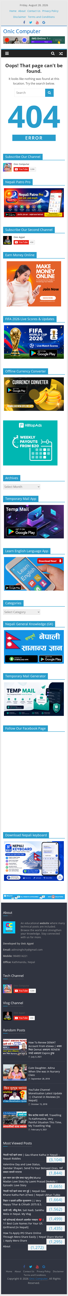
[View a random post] (61, 53)
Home (13, 11)
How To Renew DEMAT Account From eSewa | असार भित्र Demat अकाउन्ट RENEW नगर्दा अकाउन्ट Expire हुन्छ (45, 1048)
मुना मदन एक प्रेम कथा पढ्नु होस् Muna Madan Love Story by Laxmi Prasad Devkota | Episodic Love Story (30, 1181)
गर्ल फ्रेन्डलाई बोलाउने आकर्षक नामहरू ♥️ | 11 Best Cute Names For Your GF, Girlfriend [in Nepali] (23, 1223)
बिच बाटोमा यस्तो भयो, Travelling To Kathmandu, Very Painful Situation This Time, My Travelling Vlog (45, 1120)
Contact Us (33, 11)
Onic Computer (21, 31)
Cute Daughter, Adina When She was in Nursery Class (44, 1071)
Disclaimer (19, 17)
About (22, 11)
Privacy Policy (50, 11)
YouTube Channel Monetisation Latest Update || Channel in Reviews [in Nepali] (45, 1095)
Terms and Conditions (41, 17)
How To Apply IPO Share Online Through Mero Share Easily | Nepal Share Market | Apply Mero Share (33, 1236)
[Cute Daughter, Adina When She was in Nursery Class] (15, 1066)
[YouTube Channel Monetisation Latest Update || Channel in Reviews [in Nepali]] (15, 1088)
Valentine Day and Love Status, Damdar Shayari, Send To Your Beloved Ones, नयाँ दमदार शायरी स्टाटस (33, 1168)
